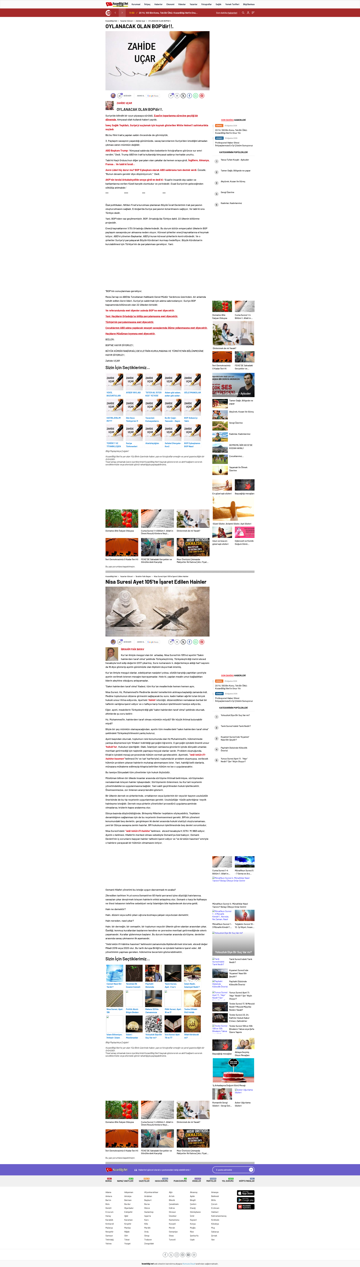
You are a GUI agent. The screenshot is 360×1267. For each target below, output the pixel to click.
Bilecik (172, 1200)
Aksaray (193, 1192)
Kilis (146, 1223)
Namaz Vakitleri (125, 1180)
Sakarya (215, 1231)
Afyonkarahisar (151, 1192)
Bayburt (148, 1200)
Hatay (108, 1216)
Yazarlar (193, 4)
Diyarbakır (129, 1208)
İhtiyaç (147, 4)
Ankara (108, 1196)
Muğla (192, 1227)
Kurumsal (136, 4)
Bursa (147, 1204)
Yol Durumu (228, 1180)
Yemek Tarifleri (232, 4)
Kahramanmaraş (218, 1216)
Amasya (214, 1192)
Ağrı (171, 1192)
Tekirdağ (109, 1239)
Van (213, 1239)
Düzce (147, 1208)
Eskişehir (128, 1212)
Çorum (214, 1204)
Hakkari (214, 1212)
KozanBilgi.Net (111, 21)
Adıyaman (128, 1192)
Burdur (127, 1204)
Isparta (147, 1216)
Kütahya (215, 1223)
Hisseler (196, 1180)
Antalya (127, 1196)
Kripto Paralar (247, 1180)
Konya (193, 1223)
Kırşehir (127, 1223)
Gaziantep (148, 1212)
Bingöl (193, 1200)
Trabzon (148, 1239)
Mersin (172, 1227)
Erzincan (215, 1208)
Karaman (128, 1220)
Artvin (171, 1196)
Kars (146, 1220)
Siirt (126, 1235)
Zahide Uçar (140, 21)
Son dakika (226, 12)
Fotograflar (206, 4)
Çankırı (193, 1204)
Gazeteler (144, 1180)
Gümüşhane (195, 1212)
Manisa (127, 1227)
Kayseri (193, 1220)
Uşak (192, 1239)
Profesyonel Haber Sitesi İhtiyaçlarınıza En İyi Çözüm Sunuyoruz (168, 12)
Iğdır (126, 1216)
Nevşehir (109, 1231)
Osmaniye (173, 1231)
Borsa (108, 1180)
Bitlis (213, 1200)
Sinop (146, 1235)
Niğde (127, 1231)
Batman (127, 1200)
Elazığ (192, 1208)
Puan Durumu (180, 1180)
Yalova (108, 1243)
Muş (213, 1227)
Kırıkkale (215, 1220)
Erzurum (109, 1212)
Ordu (146, 1231)
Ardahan (148, 1196)
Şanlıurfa (194, 1235)
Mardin (147, 1227)
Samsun (109, 1235)
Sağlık (218, 4)
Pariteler (211, 1180)
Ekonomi (170, 4)
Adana (108, 1192)
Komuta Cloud (189, 1263)
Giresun (172, 1212)
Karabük (109, 1220)
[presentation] (115, 12)
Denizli (108, 1208)
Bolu (107, 1204)
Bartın (108, 1200)
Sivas (171, 1235)
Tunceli (172, 1239)
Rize (192, 1231)
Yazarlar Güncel (126, 21)
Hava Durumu (161, 1180)
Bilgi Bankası (249, 4)
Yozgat (127, 1243)
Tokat (127, 1239)
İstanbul (172, 1216)
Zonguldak (149, 1243)
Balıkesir (215, 1196)
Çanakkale (174, 1204)
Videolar (182, 4)
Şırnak (214, 1235)
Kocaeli (172, 1223)
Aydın (192, 1196)
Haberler (158, 4)
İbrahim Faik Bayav (143, 576)
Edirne (172, 1208)
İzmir (192, 1216)
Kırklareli (109, 1223)
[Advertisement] (87, 62)
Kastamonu (174, 1220)
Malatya (109, 1227)
